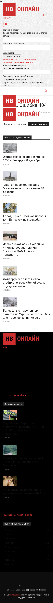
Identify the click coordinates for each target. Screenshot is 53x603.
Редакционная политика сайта (17, 514)
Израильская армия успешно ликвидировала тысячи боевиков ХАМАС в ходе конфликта (23, 249)
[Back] (4, 27)
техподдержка (15, 595)
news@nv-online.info (18, 395)
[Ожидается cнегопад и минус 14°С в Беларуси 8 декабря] (26, 148)
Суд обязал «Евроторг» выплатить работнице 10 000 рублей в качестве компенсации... (23, 429)
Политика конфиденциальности (18, 62)
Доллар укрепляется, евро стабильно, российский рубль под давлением (24, 282)
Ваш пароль (8, 53)
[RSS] (4, 24)
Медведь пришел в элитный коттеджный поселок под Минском (23, 462)
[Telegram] (6, 24)
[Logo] (22, 106)
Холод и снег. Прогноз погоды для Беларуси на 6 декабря (24, 217)
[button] (7, 91)
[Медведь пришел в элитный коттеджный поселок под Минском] (26, 450)
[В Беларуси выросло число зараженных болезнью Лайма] (26, 481)
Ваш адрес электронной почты (18, 76)
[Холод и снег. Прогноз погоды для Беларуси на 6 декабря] (26, 208)
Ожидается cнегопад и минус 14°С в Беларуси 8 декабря (24, 158)
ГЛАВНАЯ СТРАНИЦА (38, 124)
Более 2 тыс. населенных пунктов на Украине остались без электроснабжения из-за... (26, 314)
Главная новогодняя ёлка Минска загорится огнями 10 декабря (23, 188)
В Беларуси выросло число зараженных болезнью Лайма (24, 491)
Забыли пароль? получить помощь (19, 59)
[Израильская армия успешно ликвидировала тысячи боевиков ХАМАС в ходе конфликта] (26, 235)
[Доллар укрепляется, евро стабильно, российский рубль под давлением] (26, 271)
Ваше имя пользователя (15, 43)
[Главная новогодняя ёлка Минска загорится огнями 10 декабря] (26, 176)
